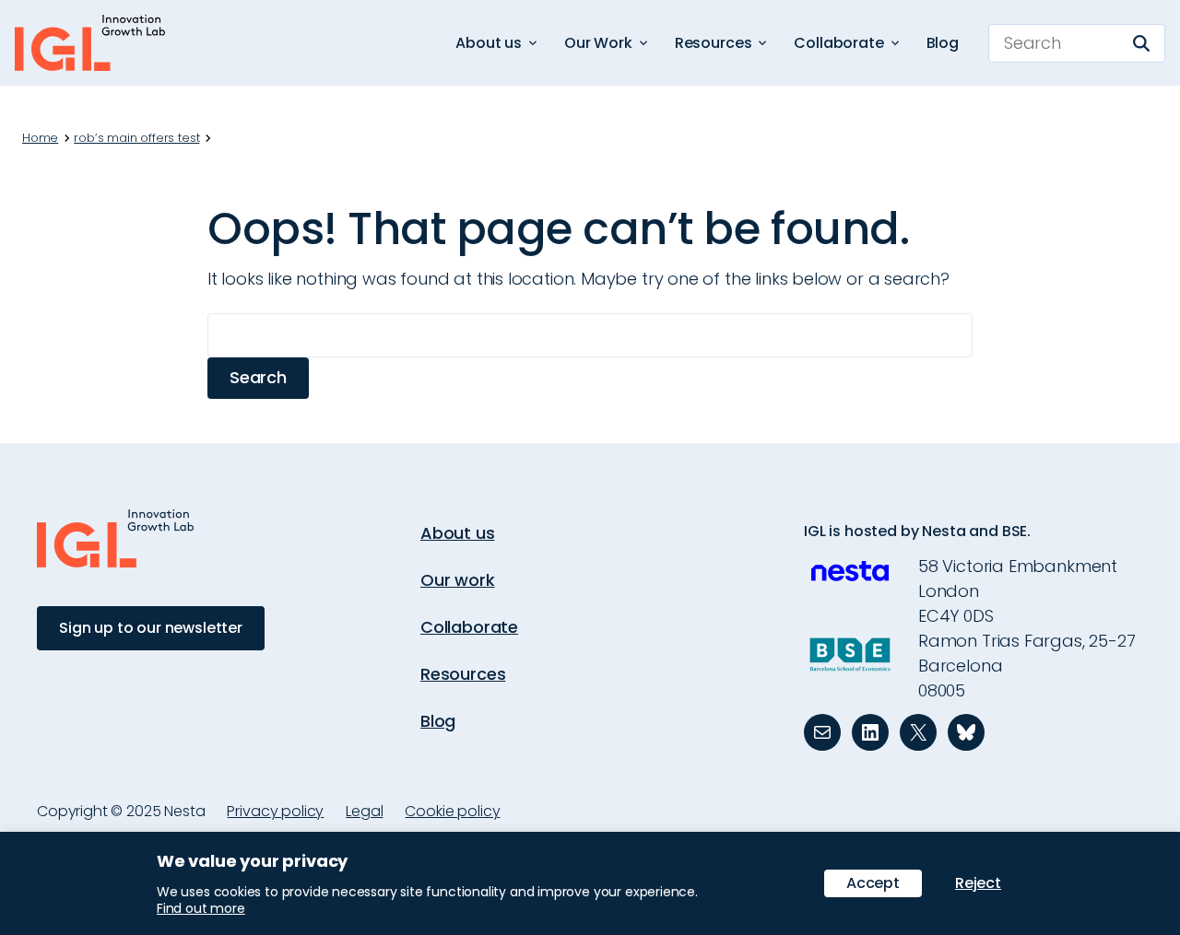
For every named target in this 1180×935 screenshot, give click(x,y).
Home (40, 138)
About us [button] (488, 42)
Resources (462, 673)
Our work (457, 579)
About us (457, 532)
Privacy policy (275, 811)
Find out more (201, 908)
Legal (364, 811)
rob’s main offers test (136, 138)
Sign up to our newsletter (150, 627)
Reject (978, 883)
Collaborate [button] (838, 42)
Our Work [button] (598, 42)
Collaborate (469, 626)
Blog (942, 42)
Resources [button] (713, 42)
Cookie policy (452, 811)
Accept (873, 883)
